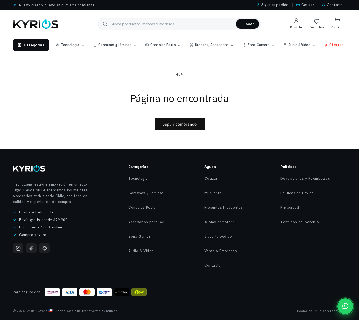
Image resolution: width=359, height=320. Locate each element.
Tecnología (70, 45)
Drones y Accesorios (212, 45)
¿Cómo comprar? (219, 221)
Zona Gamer (139, 236)
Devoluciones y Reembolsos (305, 178)
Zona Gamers (258, 45)
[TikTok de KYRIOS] (31, 248)
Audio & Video (299, 45)
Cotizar (307, 5)
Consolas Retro (163, 45)
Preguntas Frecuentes (223, 207)
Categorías (34, 45)
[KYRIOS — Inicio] (29, 168)
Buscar (247, 24)
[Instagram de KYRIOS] (18, 248)
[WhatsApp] (44, 248)
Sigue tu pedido (275, 5)
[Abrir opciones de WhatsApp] (345, 306)
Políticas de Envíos (297, 193)
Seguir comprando (179, 124)
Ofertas (336, 45)
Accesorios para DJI (146, 221)
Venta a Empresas (220, 250)
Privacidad (289, 207)
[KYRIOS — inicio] (35, 24)
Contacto (335, 5)
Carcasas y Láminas (114, 45)
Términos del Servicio (299, 221)
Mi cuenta (213, 193)
